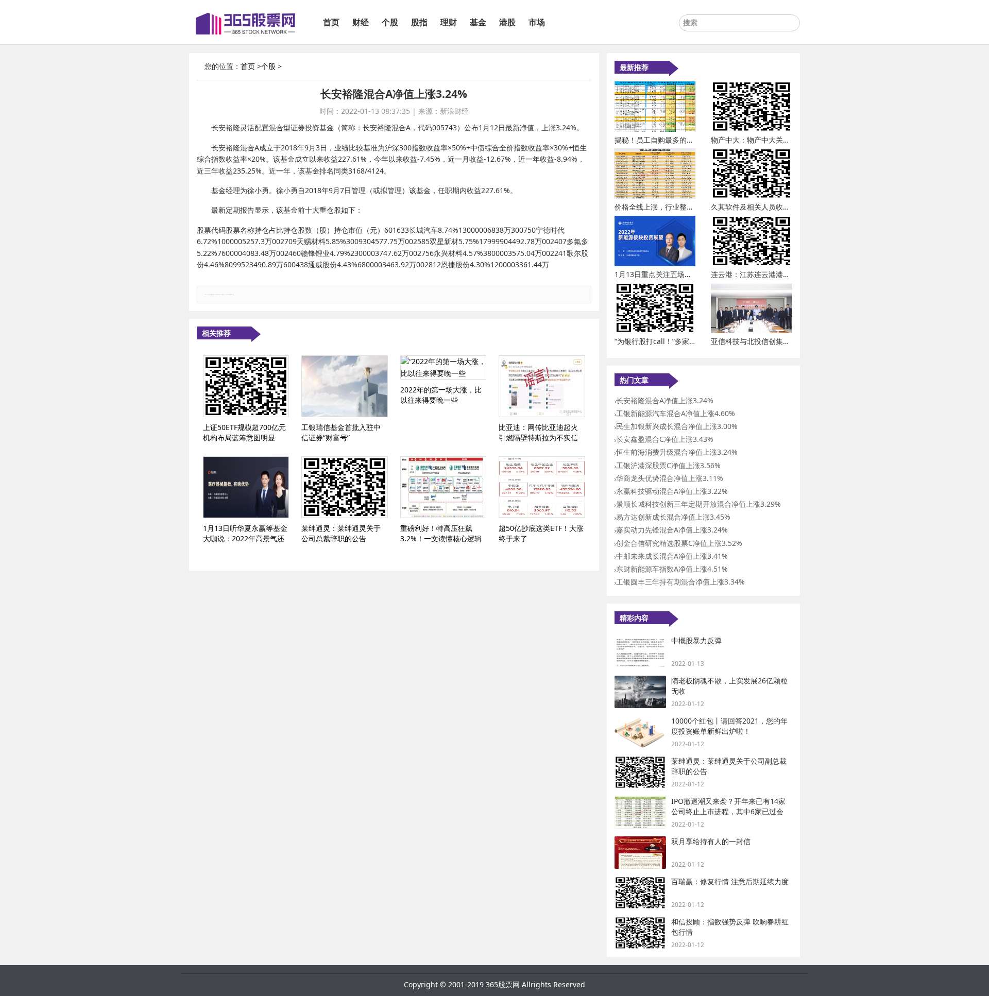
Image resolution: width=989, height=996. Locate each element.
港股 (507, 22)
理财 (448, 22)
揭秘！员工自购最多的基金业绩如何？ (676, 140)
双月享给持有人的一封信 (711, 841)
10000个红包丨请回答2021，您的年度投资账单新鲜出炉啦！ (729, 726)
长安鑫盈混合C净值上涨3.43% (664, 439)
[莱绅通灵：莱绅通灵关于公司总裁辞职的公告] (344, 487)
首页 (331, 22)
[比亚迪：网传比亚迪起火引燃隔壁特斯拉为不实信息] (542, 386)
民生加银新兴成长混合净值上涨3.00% (677, 426)
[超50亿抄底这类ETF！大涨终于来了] (542, 487)
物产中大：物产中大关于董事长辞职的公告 (779, 140)
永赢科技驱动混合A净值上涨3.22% (672, 491)
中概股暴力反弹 (696, 640)
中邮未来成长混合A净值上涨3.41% (672, 556)
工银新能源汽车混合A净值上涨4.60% (675, 413)
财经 (360, 22)
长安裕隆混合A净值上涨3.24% (664, 400)
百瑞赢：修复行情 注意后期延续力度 (730, 881)
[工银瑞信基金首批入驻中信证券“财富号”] (344, 386)
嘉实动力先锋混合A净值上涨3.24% (672, 530)
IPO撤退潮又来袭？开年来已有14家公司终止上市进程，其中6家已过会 (728, 806)
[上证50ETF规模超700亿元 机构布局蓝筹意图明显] (246, 386)
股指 (419, 22)
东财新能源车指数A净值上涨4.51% (672, 569)
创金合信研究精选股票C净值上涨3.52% (679, 543)
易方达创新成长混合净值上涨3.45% (673, 517)
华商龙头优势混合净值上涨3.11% (669, 478)
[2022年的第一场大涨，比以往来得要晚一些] (443, 367)
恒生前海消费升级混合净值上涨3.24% (677, 452)
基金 (478, 22)
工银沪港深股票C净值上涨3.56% (668, 465)
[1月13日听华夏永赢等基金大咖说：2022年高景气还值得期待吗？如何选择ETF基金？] (246, 487)
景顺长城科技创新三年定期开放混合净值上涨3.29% (698, 504)
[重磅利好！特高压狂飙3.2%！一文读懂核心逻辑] (443, 487)
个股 (390, 22)
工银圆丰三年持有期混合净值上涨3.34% (680, 582)
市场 (536, 22)
